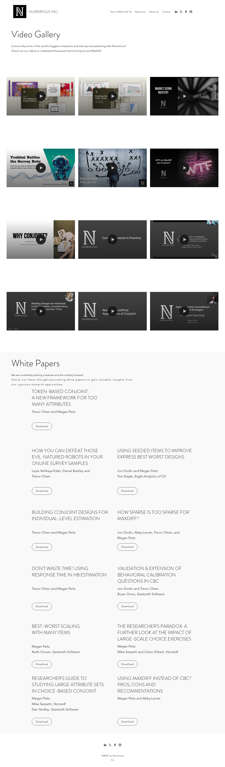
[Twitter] (181, 11)
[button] (140, 11)
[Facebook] (186, 11)
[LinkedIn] (176, 11)
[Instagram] (191, 11)
